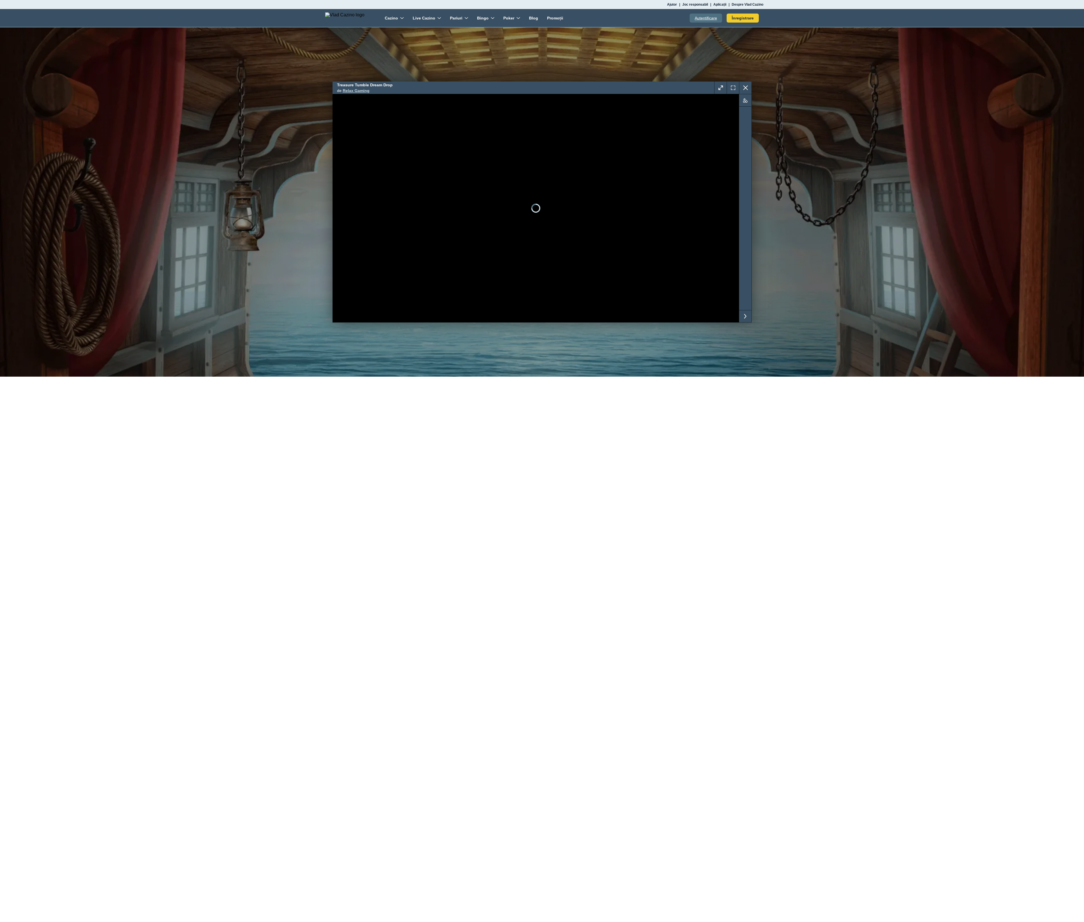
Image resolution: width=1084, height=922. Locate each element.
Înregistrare (743, 18)
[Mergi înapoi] (745, 88)
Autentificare (706, 18)
